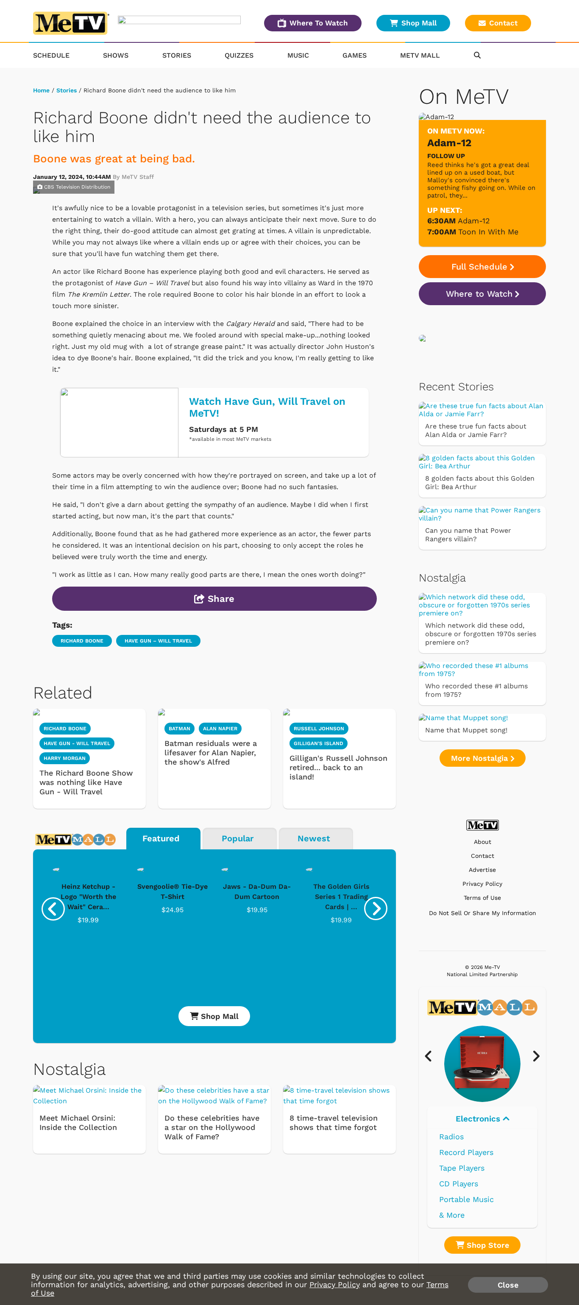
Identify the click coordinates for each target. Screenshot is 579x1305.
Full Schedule (479, 267)
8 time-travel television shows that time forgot (334, 1122)
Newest (314, 838)
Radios (451, 1136)
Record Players (466, 1152)
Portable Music (466, 1199)
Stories (176, 55)
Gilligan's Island (318, 743)
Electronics (479, 1119)
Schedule (51, 55)
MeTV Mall (420, 55)
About (482, 842)
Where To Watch (319, 23)
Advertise (482, 870)
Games (354, 55)
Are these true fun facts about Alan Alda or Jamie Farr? (475, 430)
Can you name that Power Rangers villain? (468, 534)
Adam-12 (474, 220)
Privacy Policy (482, 884)
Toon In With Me (488, 231)
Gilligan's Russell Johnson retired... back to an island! (338, 767)
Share (219, 598)
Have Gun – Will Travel (158, 641)
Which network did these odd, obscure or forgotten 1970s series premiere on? (480, 633)
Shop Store (486, 1245)
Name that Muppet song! (466, 730)
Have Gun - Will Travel (77, 743)
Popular (237, 838)
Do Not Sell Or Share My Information (482, 913)
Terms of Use (482, 898)
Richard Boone (82, 641)
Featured (161, 838)
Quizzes (239, 55)
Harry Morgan (65, 758)
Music (298, 55)
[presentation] (53, 909)
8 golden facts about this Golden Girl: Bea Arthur (479, 482)
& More (452, 1214)
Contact (503, 23)
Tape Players (461, 1167)
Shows (115, 55)
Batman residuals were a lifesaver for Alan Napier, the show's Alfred (210, 752)
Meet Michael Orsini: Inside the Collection (78, 1122)
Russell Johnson (319, 729)
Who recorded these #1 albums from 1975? (476, 690)
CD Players (458, 1183)
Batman (179, 729)
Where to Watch (479, 294)
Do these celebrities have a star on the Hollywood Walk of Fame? (211, 1127)
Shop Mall (419, 23)
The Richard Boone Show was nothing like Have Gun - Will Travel (86, 782)
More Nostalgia (480, 758)
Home (41, 90)
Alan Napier (220, 729)
